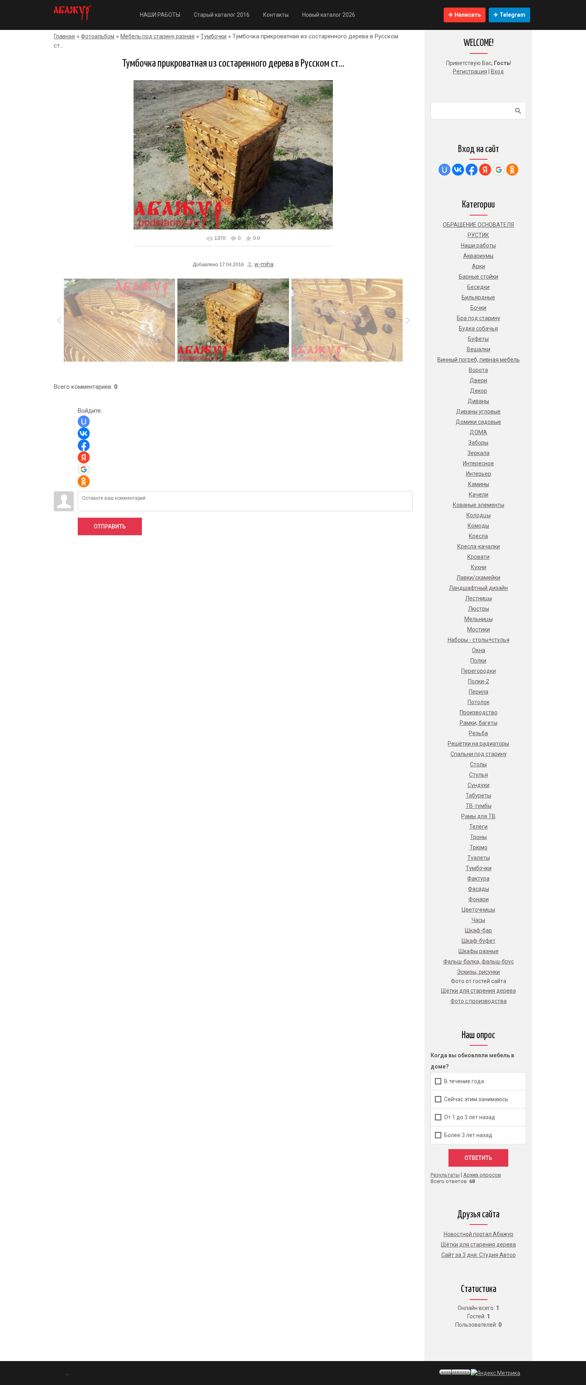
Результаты (445, 1175)
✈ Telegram (509, 15)
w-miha (263, 264)
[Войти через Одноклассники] (84, 481)
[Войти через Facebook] (84, 445)
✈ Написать (464, 15)
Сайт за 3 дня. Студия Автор (478, 1255)
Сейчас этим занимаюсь (476, 1099)
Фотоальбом (97, 36)
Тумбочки (213, 36)
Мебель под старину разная (157, 36)
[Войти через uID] (84, 421)
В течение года (464, 1081)
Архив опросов (482, 1175)
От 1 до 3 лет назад (469, 1117)
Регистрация (470, 71)
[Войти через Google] (84, 469)
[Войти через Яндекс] (84, 457)
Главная (64, 36)
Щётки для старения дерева (478, 1244)
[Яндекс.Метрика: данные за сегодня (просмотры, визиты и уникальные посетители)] (495, 1373)
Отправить (110, 526)
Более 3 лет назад (468, 1135)
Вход (497, 71)
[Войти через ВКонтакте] (84, 433)
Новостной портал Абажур (478, 1234)
